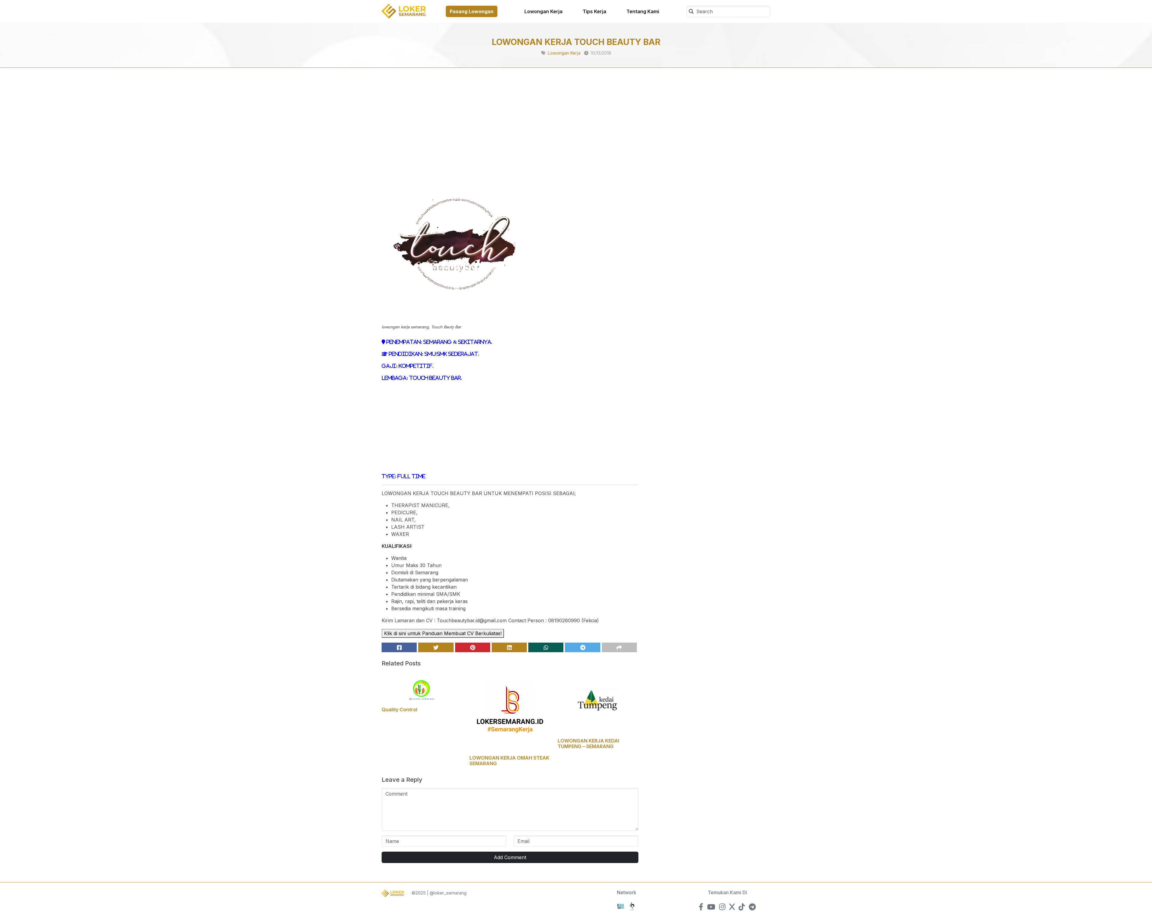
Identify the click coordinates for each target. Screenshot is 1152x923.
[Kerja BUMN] (620, 905)
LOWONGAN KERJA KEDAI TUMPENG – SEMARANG (588, 743)
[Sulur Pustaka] (632, 905)
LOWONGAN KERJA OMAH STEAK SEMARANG (509, 760)
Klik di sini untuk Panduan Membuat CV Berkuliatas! (443, 633)
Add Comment (510, 857)
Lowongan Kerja (543, 11)
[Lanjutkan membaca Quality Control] (422, 688)
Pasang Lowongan (472, 11)
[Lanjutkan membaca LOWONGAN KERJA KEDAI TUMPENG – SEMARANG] (598, 703)
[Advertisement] (510, 127)
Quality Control (399, 709)
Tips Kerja (594, 11)
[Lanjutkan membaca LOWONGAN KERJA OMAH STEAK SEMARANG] (510, 712)
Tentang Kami (642, 11)
